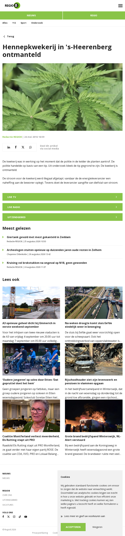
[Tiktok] (20, 516)
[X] (8, 516)
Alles (4, 22)
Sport (23, 22)
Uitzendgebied (9, 500)
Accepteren (73, 527)
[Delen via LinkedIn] (8, 147)
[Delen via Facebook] (15, 147)
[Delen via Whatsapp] (30, 147)
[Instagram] (14, 516)
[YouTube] (25, 516)
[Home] (31, 6)
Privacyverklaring (40, 532)
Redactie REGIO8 (12, 136)
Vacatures (7, 504)
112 (14, 22)
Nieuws (31, 15)
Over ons (7, 495)
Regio (93, 15)
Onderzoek (37, 22)
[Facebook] (3, 516)
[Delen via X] (23, 147)
